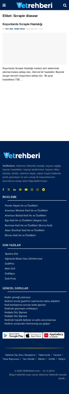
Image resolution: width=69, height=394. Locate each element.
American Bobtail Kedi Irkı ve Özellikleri (25, 215)
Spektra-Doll (11, 253)
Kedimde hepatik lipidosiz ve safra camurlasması (30, 319)
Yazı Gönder (28, 358)
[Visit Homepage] (34, 5)
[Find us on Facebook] (3, 189)
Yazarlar (57, 354)
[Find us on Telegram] (43, 189)
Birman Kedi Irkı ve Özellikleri (20, 235)
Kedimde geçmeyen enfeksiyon (21, 308)
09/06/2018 (33, 29)
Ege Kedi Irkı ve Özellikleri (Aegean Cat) (26, 220)
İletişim (61, 358)
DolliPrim (9, 263)
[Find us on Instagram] (32, 189)
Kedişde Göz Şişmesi (16, 312)
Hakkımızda (44, 354)
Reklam (41, 358)
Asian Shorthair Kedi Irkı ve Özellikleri (24, 230)
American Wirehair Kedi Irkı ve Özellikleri (26, 210)
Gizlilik (52, 358)
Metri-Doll (10, 268)
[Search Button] (64, 5)
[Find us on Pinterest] (20, 189)
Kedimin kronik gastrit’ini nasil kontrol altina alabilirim (32, 301)
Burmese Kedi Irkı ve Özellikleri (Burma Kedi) (28, 225)
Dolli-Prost (10, 278)
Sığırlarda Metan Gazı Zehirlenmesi (23, 258)
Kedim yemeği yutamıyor (18, 297)
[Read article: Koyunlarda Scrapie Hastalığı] (34, 49)
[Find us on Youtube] (26, 189)
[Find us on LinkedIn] (14, 189)
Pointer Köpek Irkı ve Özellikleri (21, 205)
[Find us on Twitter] (8, 189)
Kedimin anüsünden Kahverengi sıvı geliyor (27, 323)
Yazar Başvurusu (11, 358)
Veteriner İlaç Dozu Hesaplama (20, 354)
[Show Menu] (4, 5)
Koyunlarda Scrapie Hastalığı (22, 24)
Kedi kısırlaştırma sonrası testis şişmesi (25, 304)
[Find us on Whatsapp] (38, 189)
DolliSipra (10, 273)
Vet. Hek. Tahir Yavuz (15, 29)
